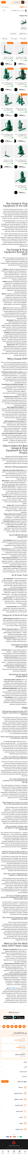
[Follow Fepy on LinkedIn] (12, 1026)
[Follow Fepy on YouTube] (3, 1026)
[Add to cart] (14, 63)
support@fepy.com (19, 1040)
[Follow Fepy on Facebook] (24, 1026)
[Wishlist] (16, 43)
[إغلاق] (25, 2)
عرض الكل (5, 1081)
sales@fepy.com (20, 1047)
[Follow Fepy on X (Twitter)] (20, 1026)
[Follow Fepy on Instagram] (16, 1026)
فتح (3, 2)
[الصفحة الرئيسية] (22, 7)
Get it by (22, 60)
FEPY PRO (12, 988)
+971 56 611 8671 (20, 1054)
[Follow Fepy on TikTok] (7, 1026)
